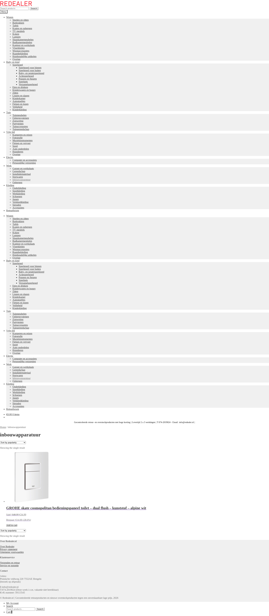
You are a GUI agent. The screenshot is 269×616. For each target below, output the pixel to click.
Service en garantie (9, 565)
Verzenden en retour (10, 562)
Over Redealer (7, 546)
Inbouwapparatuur (21, 179)
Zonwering (17, 121)
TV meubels (18, 31)
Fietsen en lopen (20, 104)
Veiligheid (17, 107)
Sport (15, 146)
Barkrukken (18, 22)
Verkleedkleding (20, 202)
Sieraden (16, 205)
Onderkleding (19, 188)
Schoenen (17, 196)
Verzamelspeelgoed (28, 84)
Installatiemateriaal (21, 174)
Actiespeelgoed (26, 76)
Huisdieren (17, 151)
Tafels (15, 25)
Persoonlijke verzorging (24, 163)
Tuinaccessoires (20, 126)
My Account (12, 603)
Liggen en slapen (20, 95)
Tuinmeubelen (19, 115)
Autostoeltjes (18, 101)
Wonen (9, 17)
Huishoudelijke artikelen (24, 56)
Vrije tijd (10, 132)
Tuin (8, 112)
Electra (9, 157)
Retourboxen (12, 210)
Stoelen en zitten (20, 20)
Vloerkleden (18, 48)
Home (3, 427)
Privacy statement (8, 549)
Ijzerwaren (17, 177)
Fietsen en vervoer (21, 143)
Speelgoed (17, 64)
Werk (9, 165)
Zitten (15, 93)
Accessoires (18, 207)
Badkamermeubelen (22, 42)
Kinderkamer (18, 98)
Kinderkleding (19, 109)
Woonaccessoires (20, 50)
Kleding (10, 185)
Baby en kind (12, 62)
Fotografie (17, 137)
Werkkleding (18, 193)
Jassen (15, 199)
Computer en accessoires (24, 160)
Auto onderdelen (20, 149)
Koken (15, 34)
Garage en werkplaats (23, 168)
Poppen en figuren (28, 79)
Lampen (16, 36)
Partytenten (18, 123)
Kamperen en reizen (22, 135)
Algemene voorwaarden (12, 552)
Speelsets (23, 81)
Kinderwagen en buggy (24, 90)
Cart (9, 612)
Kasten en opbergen (22, 28)
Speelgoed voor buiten (30, 70)
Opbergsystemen (20, 118)
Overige (16, 59)
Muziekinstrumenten (22, 140)
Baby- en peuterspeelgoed (31, 73)
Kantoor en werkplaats (23, 45)
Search (34, 8)
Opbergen (17, 182)
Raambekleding (20, 53)
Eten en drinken (20, 87)
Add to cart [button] (11, 525)
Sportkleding (18, 191)
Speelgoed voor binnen (30, 67)
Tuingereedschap (20, 129)
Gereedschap (18, 171)
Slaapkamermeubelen (22, 39)
